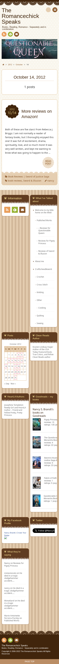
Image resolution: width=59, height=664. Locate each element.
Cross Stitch (42, 284)
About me (39, 261)
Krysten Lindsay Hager (43, 347)
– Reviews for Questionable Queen (44, 230)
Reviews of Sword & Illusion (46, 252)
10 (15, 360)
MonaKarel (9, 600)
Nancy (7, 563)
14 (6, 366)
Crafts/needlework (43, 269)
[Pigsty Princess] (38, 424)
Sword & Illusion (32, 180)
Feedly (10, 34)
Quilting (40, 315)
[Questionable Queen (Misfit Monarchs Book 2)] (38, 501)
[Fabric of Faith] (38, 483)
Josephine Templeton (13, 405)
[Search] (48, 9)
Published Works (44, 220)
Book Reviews (15, 176)
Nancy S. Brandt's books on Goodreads (43, 412)
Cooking (42, 307)
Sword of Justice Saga (37, 176)
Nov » (13, 383)
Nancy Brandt (9, 533)
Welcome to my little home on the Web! (44, 211)
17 (15, 366)
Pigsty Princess (51, 419)
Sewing (40, 323)
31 (15, 377)
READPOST (48, 162)
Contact (16, 34)
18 (19, 366)
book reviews (15, 180)
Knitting (40, 292)
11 (19, 360)
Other (39, 300)
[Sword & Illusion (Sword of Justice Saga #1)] (38, 463)
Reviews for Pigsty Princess (46, 241)
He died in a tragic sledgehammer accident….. (13, 577)
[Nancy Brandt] (5, 538)
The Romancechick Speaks (15, 645)
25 (19, 372)
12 (22, 360)
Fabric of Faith (50, 477)
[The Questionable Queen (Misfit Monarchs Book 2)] (38, 442)
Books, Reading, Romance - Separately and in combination (25, 648)
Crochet (40, 276)
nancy (50, 180)
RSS (4, 34)
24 (15, 372)
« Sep (6, 383)
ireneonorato (10, 573)
